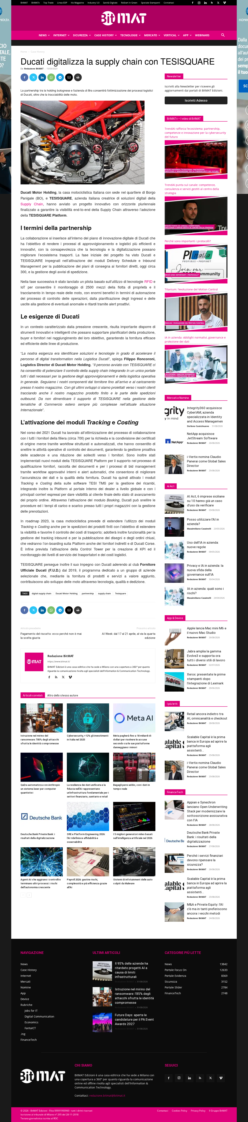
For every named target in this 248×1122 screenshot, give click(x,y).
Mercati (25, 981)
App (186, 35)
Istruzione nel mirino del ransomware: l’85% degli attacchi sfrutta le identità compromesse (40, 739)
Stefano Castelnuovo (198, 426)
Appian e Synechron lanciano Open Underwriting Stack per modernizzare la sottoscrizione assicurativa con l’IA (207, 811)
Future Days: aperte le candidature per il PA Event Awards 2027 (134, 1019)
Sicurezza (80, 35)
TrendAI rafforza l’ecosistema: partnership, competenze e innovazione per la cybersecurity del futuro (195, 133)
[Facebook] (192, 2)
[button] (222, 35)
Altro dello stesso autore (62, 695)
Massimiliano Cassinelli (199, 528)
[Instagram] (199, 2)
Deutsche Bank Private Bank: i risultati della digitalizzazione (203, 837)
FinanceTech (29, 1040)
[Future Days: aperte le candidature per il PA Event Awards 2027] (102, 1022)
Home (24, 51)
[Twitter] (218, 2)
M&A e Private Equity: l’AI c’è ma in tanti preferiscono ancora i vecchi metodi (207, 909)
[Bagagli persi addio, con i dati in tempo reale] (134, 767)
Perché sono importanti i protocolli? (188, 241)
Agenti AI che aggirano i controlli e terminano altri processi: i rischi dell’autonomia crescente (41, 883)
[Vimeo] (224, 2)
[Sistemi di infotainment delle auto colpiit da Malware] (134, 861)
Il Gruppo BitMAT (218, 1110)
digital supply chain (41, 593)
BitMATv (35, 2)
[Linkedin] (205, 2)
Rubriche (26, 1005)
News (43, 35)
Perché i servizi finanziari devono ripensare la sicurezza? (205, 860)
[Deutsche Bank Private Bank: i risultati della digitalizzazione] (42, 816)
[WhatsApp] (51, 77)
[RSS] (212, 2)
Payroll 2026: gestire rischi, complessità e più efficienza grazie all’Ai (87, 883)
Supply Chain (32, 203)
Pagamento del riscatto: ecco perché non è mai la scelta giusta (51, 636)
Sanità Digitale (110, 2)
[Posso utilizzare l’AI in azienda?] (174, 527)
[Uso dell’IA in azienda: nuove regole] (174, 550)
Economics (31, 1022)
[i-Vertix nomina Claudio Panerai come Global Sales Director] (174, 464)
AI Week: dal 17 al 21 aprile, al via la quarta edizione (128, 636)
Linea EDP (62, 2)
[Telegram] (60, 77)
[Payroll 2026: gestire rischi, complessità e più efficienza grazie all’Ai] (88, 861)
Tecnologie (129, 35)
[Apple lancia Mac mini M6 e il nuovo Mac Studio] (174, 635)
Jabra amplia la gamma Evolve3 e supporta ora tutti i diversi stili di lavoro (206, 655)
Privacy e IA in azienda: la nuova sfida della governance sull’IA (205, 570)
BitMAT (24, 2)
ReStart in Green (129, 2)
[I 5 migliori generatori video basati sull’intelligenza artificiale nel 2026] (134, 816)
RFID (148, 281)
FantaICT (30, 1028)
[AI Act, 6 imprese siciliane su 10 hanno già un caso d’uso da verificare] (174, 504)
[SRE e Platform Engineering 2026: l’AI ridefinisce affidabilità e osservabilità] (88, 816)
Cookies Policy (179, 1110)
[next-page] (29, 895)
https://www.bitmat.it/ (58, 661)
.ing (23, 1034)
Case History (104, 35)
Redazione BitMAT (33, 68)
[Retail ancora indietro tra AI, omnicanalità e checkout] (174, 721)
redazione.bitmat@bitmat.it (107, 1095)
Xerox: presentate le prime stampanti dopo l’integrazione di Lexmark (206, 678)
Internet (59, 35)
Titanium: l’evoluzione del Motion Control (191, 289)
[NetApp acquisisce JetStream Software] (174, 441)
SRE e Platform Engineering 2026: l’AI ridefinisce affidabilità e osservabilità (86, 838)
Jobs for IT (31, 1010)
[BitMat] (124, 18)
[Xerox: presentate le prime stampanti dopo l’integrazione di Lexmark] (174, 682)
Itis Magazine (77, 2)
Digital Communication (39, 1016)
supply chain (104, 593)
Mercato (150, 35)
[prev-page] (23, 895)
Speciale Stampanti (150, 2)
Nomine (26, 987)
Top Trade (48, 2)
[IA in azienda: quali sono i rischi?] (174, 596)
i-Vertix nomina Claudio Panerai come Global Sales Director (206, 461)
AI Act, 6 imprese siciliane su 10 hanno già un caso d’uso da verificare (206, 500)
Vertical (170, 35)
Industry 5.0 (93, 2)
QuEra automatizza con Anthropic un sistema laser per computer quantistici (40, 788)
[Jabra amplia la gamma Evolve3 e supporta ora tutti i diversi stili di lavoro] (174, 659)
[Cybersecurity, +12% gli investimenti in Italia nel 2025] (88, 717)
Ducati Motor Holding (67, 593)
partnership (88, 593)
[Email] (69, 77)
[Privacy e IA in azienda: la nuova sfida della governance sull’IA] (174, 573)
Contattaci (169, 2)
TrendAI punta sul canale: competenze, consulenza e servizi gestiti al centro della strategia (192, 189)
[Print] (78, 77)
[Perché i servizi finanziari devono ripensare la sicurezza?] (174, 863)
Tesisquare (120, 593)
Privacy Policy (198, 1110)
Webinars (202, 35)
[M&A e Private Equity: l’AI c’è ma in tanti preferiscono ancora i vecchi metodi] (174, 912)
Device (25, 999)
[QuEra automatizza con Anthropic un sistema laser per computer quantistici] (42, 767)
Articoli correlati (33, 695)
